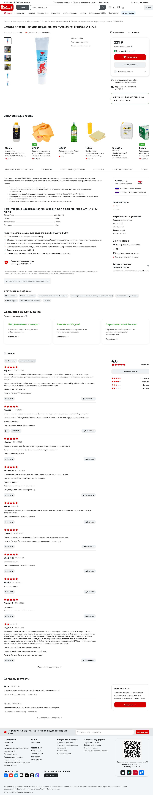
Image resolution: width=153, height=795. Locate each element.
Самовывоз (62, 751)
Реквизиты (8, 743)
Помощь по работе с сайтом (96, 751)
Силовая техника (70, 13)
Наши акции (35, 743)
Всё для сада (43, 13)
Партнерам (35, 756)
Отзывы (9, 353)
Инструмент (20, 13)
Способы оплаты (64, 754)
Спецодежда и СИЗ (97, 13)
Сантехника (113, 13)
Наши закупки (36, 759)
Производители (10, 754)
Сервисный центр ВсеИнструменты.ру (92, 744)
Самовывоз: (120, 80)
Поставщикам (36, 751)
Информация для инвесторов (16, 748)
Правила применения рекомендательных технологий (17, 761)
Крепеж (31, 13)
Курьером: (119, 87)
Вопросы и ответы (17, 679)
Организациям (37, 754)
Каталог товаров (11, 765)
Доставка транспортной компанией (67, 746)
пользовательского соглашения (84, 787)
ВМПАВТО (120, 181)
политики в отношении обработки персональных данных (47, 787)
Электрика (55, 13)
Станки (83, 13)
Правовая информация (13, 757)
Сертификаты (9, 751)
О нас (6, 745)
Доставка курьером (65, 743)
